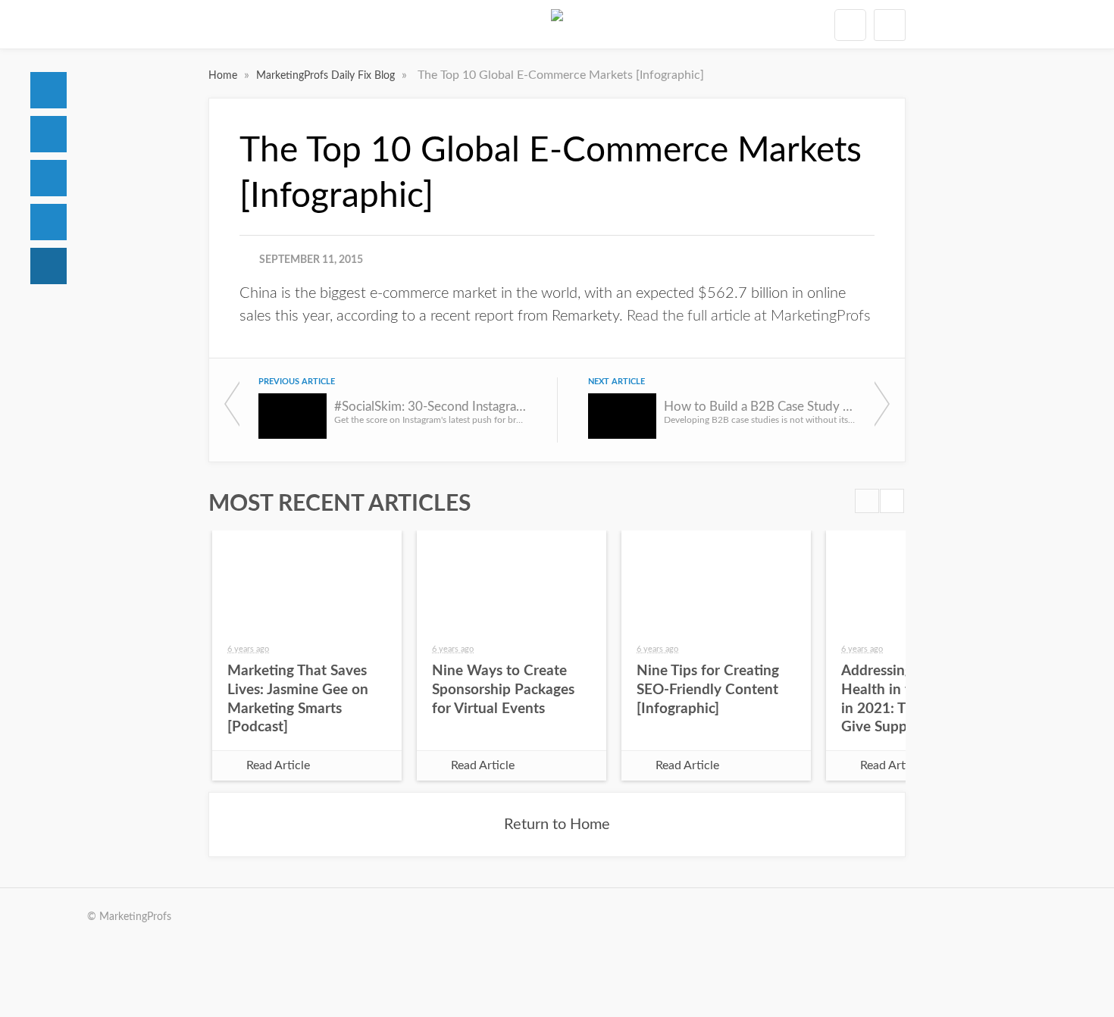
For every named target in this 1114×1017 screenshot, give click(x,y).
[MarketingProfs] (557, 24)
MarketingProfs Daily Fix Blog (327, 75)
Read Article (278, 765)
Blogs (48, 266)
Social (48, 178)
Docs (48, 134)
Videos (48, 222)
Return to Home (557, 824)
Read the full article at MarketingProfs (749, 316)
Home (48, 90)
